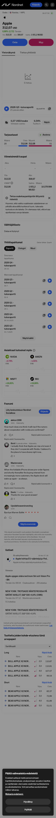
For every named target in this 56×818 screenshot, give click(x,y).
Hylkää (28, 809)
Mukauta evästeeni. (14, 794)
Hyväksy (28, 801)
